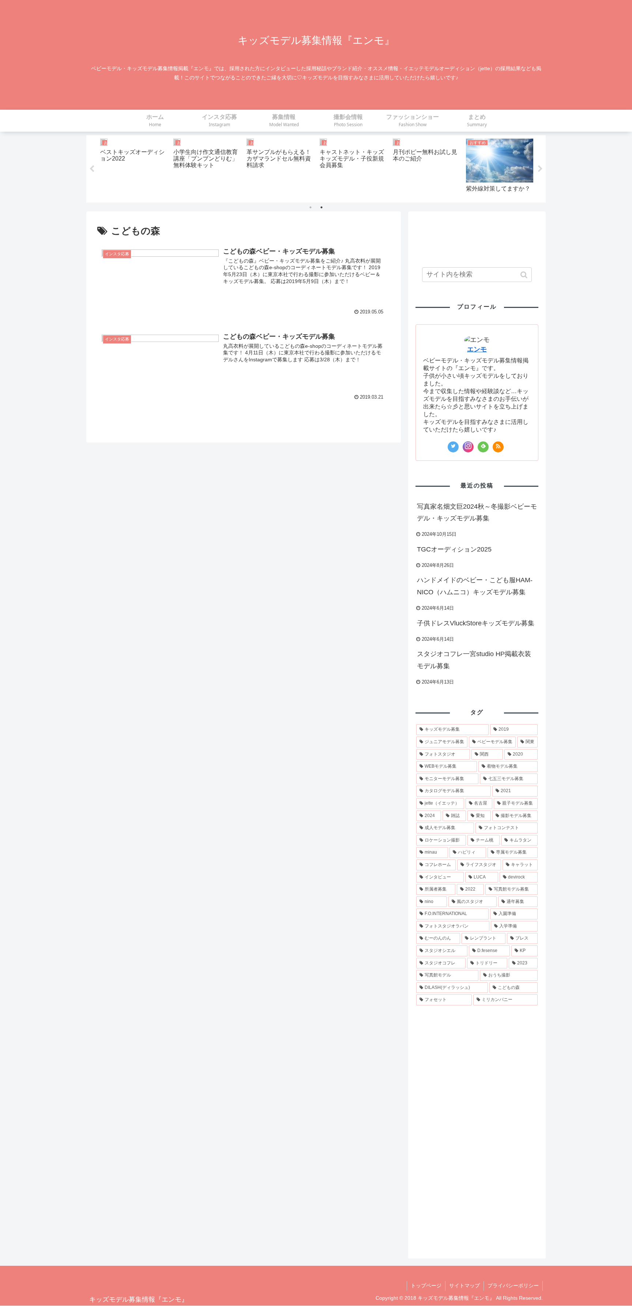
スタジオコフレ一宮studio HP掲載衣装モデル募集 (474, 659)
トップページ (426, 1285)
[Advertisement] (476, 237)
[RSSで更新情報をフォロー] (498, 446)
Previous (91, 169)
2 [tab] (321, 207)
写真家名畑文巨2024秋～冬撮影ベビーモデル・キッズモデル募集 (477, 512)
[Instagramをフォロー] (468, 446)
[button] (525, 274)
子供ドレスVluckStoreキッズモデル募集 (475, 623)
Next (540, 169)
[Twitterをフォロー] (453, 446)
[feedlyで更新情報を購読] (483, 446)
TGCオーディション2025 (454, 549)
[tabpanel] (133, 167)
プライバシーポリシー (513, 1285)
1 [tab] (310, 207)
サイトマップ (464, 1285)
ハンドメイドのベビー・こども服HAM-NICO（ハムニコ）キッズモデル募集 (475, 585)
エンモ (477, 349)
